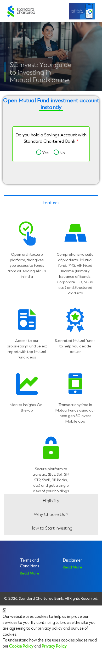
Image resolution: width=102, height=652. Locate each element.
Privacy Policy (54, 646)
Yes (45, 153)
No (61, 153)
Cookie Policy (21, 646)
